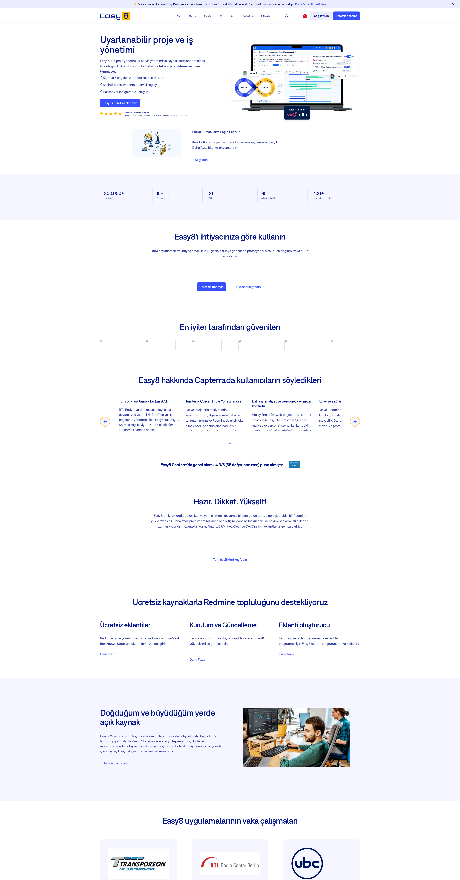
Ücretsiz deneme (346, 15)
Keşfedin (201, 160)
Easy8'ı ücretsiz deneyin (120, 103)
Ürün (178, 16)
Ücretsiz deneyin (211, 287)
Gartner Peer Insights (180, 115)
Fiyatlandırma (248, 16)
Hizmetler (207, 16)
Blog (232, 16)
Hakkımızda (265, 16)
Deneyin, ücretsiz (115, 787)
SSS (221, 16)
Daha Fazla (197, 683)
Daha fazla (107, 678)
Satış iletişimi (321, 15)
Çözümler (192, 16)
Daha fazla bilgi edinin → (311, 4)
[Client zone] (286, 16)
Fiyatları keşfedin (248, 287)
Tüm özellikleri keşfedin (230, 583)
